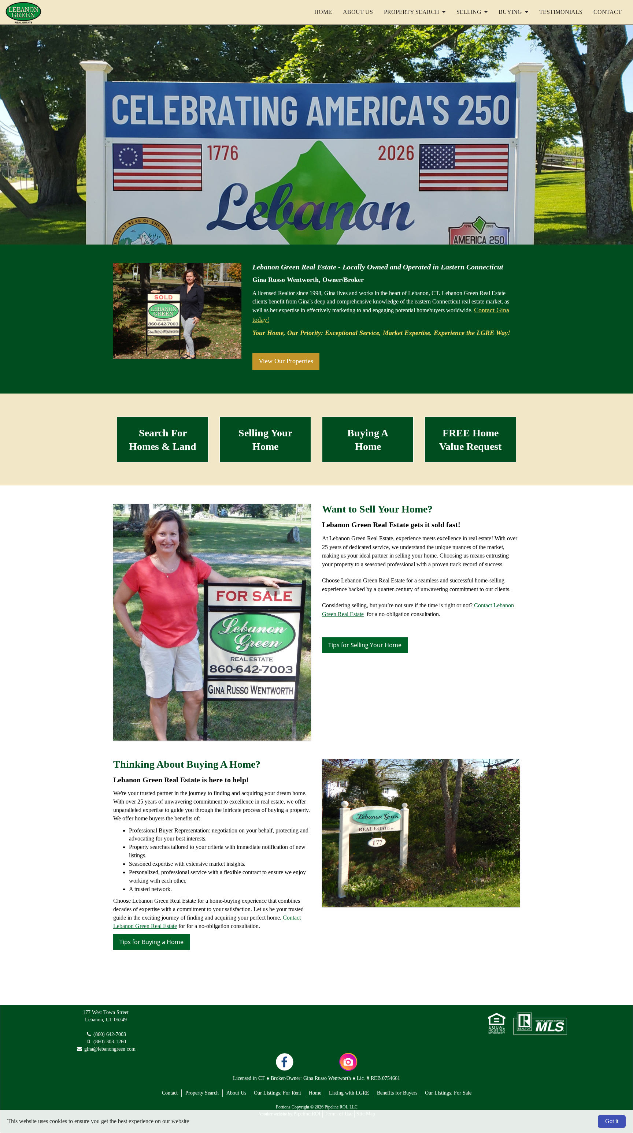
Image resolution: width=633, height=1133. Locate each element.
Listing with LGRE (349, 1093)
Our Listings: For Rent (277, 1093)
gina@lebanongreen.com (110, 1049)
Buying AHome (367, 439)
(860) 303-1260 (109, 1041)
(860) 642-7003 (109, 1034)
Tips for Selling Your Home (364, 645)
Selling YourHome (265, 439)
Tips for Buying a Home (151, 942)
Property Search (202, 1093)
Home (323, 12)
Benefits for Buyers (397, 1093)
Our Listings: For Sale (448, 1093)
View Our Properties (286, 361)
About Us (358, 12)
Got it (611, 1121)
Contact (607, 12)
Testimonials (560, 12)
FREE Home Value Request (470, 439)
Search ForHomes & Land (162, 439)
